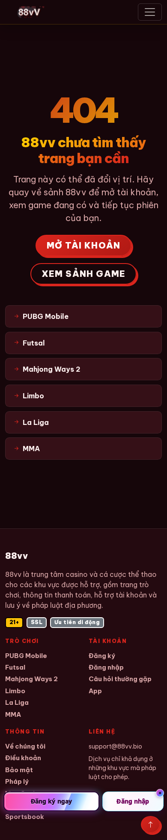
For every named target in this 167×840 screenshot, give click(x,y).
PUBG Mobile (26, 656)
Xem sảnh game (84, 273)
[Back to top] (150, 824)
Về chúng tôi (25, 746)
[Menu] (150, 12)
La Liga (17, 702)
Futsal (15, 667)
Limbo (15, 691)
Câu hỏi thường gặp (120, 679)
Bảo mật (19, 770)
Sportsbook (24, 817)
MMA (13, 714)
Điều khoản (23, 758)
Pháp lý (17, 781)
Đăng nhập (106, 667)
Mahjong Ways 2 (31, 679)
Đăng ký (102, 656)
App (95, 691)
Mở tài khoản (83, 245)
